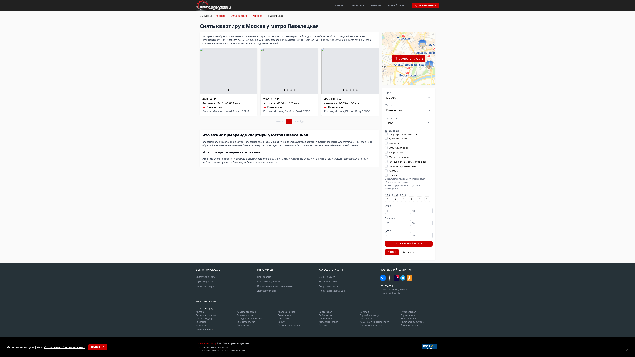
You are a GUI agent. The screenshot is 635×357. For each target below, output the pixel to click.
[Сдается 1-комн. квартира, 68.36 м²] (289, 71)
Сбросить (408, 252)
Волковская (284, 315)
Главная (338, 5)
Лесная (323, 325)
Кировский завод (328, 321)
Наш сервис (264, 276)
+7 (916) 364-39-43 (390, 292)
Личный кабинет (397, 5)
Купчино (201, 325)
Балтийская (325, 311)
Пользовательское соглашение (275, 286)
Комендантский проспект (374, 321)
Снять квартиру (207, 343)
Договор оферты (266, 290)
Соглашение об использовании (64, 347)
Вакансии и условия (268, 281)
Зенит (281, 321)
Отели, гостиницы (399, 147)
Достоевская (326, 318)
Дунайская (366, 318)
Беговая (364, 311)
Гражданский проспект (250, 318)
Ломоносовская (409, 325)
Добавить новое (426, 5)
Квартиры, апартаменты (403, 134)
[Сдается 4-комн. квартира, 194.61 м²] (228, 71)
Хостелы (393, 171)
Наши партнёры (205, 286)
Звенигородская (246, 321)
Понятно (98, 347)
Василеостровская (206, 315)
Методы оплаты (328, 281)
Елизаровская (409, 318)
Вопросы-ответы (328, 286)
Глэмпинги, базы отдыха (402, 166)
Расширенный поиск (409, 243)
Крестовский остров (412, 321)
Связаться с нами (205, 276)
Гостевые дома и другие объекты (407, 161)
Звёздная (201, 321)
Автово (200, 311)
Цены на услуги (327, 276)
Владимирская (245, 315)
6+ (427, 199)
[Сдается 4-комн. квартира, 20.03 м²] (350, 71)
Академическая (286, 311)
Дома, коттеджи (398, 138)
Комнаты (394, 143)
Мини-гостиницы (399, 157)
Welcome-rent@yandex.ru (394, 289)
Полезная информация (332, 290)
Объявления (357, 5)
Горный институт (369, 315)
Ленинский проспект (290, 325)
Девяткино (284, 318)
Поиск (392, 252)
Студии (393, 175)
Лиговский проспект (371, 325)
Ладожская (243, 325)
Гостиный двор (204, 318)
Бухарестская (408, 311)
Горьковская (408, 315)
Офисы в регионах (206, 281)
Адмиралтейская (246, 311)
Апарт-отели (396, 152)
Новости (376, 5)
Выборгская (325, 315)
